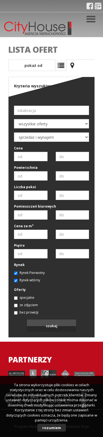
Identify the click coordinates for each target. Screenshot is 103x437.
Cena (18, 148)
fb (90, 6)
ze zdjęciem (29, 305)
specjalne (27, 297)
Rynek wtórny (30, 280)
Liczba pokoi (25, 187)
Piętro (19, 245)
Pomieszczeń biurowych (35, 206)
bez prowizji (29, 312)
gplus (98, 6)
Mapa (72, 65)
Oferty (20, 289)
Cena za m (23, 226)
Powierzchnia (26, 167)
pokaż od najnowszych (32, 67)
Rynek (19, 264)
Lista (60, 65)
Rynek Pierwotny (32, 272)
